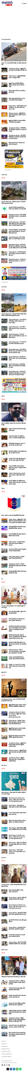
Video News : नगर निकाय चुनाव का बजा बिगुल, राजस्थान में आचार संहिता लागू (17, 253)
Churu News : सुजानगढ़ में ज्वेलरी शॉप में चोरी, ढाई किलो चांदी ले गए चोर (17, 913)
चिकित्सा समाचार (4, 949)
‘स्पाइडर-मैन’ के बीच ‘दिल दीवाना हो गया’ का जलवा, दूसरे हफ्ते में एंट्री (17, 459)
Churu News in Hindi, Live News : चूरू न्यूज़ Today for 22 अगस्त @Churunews (17, 906)
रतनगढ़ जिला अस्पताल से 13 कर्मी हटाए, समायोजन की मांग (17, 935)
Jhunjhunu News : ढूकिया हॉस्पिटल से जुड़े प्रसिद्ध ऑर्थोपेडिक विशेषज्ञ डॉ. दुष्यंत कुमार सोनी (17, 1019)
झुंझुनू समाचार (4, 672)
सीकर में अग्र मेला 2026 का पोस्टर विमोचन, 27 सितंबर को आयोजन (17, 821)
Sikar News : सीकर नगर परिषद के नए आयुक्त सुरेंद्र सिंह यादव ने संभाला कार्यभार (18, 844)
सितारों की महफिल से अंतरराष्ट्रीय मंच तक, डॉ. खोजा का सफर (17, 452)
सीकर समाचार (4, 765)
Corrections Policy (6, 1051)
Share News (4, 1046)
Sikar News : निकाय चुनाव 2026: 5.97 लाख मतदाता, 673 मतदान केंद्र (17, 851)
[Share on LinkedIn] (14, 1069)
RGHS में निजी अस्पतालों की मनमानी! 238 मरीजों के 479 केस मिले (17, 208)
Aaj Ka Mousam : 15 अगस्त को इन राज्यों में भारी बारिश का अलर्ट (17, 342)
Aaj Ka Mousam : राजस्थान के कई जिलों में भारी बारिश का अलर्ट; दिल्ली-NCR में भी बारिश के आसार (17, 373)
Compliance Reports (6, 1056)
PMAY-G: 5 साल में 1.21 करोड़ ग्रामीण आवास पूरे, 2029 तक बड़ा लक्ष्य (17, 666)
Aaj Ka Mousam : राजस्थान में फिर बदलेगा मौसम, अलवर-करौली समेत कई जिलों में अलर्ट (14, 314)
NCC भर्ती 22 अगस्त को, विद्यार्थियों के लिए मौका (12, 515)
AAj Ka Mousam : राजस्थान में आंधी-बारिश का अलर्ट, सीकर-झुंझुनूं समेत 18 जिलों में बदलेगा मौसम (17, 223)
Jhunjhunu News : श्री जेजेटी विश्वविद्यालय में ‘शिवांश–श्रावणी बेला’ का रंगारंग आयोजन (17, 137)
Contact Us (4, 1043)
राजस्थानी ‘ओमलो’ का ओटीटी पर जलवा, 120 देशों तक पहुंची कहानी (17, 437)
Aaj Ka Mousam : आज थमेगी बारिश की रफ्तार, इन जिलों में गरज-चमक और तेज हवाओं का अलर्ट (18, 351)
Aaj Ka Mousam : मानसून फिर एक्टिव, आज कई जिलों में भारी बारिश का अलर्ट (17, 365)
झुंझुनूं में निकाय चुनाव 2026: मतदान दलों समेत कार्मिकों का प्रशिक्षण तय (17, 705)
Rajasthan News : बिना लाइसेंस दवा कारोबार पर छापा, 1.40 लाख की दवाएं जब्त (17, 216)
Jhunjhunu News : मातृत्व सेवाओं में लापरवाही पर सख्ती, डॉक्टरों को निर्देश (17, 982)
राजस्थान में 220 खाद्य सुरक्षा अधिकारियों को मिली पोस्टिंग (17, 989)
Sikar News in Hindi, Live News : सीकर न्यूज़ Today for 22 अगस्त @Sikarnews (17, 799)
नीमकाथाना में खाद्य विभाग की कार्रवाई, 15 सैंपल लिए (13, 977)
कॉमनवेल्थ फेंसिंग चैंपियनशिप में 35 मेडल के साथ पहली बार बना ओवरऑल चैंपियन (17, 644)
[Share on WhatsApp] (20, 1069)
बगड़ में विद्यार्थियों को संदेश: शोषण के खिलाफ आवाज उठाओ (17, 534)
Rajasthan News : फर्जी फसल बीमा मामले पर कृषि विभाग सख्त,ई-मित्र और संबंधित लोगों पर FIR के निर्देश (18, 246)
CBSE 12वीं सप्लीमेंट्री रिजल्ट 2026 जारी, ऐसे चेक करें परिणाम (16, 658)
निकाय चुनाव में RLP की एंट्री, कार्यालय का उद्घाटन (17, 143)
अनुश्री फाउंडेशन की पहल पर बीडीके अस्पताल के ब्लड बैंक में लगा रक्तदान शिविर (17, 1012)
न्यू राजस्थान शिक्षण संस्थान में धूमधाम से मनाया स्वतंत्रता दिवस (17, 550)
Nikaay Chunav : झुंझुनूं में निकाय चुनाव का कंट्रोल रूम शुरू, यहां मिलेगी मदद (17, 752)
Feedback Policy (5, 1048)
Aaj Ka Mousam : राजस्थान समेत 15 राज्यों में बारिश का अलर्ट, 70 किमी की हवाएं (18, 335)
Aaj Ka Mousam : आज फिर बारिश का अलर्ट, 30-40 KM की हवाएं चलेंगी (17, 358)
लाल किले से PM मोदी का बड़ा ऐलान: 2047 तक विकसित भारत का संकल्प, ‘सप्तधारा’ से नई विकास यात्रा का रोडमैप (17, 628)
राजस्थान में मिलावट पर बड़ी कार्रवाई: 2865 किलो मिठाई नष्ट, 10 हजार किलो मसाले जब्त (17, 231)
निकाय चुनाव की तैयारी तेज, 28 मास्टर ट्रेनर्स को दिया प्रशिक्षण (17, 99)
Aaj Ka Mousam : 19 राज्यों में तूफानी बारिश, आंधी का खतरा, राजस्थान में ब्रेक (18, 321)
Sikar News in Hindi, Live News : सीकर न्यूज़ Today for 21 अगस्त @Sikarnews (17, 836)
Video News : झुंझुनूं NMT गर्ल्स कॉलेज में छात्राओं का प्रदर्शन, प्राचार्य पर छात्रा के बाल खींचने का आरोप (18, 521)
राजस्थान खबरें (4, 174)
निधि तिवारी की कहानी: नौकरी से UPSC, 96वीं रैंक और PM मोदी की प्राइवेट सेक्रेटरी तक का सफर (17, 636)
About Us (3, 1041)
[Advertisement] (14, 22)
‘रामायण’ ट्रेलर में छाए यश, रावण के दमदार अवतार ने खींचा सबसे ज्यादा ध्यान (17, 475)
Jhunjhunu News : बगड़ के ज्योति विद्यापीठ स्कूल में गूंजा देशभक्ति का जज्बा (17, 565)
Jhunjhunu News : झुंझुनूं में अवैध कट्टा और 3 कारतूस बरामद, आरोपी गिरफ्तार (17, 759)
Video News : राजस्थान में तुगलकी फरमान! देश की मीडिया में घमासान (17, 543)
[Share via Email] (17, 1069)
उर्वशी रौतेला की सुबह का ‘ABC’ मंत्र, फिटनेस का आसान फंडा (17, 444)
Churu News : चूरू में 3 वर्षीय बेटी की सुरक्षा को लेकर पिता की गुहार (17, 898)
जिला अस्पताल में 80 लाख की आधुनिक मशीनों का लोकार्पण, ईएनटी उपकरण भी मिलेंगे (17, 1034)
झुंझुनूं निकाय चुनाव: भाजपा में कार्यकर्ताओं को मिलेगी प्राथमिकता (17, 729)
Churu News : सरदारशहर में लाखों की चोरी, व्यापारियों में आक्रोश (17, 928)
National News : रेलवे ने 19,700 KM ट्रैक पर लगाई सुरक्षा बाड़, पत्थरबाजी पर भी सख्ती (17, 651)
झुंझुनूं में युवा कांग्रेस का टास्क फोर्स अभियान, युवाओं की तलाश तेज (17, 736)
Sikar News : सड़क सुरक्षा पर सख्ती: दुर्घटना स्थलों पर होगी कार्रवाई (17, 806)
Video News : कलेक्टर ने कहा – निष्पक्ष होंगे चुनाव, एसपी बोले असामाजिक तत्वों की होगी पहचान (17, 722)
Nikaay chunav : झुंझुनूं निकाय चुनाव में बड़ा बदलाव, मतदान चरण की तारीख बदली (17, 114)
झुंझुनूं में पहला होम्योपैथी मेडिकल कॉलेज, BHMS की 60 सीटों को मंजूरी (16, 84)
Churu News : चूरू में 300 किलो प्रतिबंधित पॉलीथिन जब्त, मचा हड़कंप (17, 943)
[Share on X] (8, 1069)
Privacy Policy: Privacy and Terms (9, 1062)
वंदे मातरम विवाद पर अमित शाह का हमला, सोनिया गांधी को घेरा (17, 619)
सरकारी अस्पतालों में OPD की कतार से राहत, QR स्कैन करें (17, 996)
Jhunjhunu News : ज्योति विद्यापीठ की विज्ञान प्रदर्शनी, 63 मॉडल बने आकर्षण (18, 129)
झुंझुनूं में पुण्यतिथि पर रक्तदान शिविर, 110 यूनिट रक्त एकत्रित (17, 121)
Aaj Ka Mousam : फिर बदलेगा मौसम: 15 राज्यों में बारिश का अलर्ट (17, 238)
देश (2, 578)
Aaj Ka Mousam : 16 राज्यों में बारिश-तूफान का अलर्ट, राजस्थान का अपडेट (17, 328)
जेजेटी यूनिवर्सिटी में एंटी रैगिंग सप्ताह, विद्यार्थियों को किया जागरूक (17, 527)
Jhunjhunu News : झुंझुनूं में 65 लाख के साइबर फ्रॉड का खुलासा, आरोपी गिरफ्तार (17, 744)
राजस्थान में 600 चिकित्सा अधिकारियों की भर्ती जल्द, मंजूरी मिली (17, 1004)
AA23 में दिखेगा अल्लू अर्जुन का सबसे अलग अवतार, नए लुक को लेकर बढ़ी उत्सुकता (17, 467)
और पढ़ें (3, 178)
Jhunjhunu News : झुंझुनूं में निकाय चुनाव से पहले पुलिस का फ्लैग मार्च (18, 69)
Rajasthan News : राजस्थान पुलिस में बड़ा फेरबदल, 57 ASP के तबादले (17, 260)
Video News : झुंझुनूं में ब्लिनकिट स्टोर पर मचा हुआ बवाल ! (17, 76)
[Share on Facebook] (11, 1069)
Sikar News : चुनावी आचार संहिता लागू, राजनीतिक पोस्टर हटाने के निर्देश (17, 828)
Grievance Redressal (6, 1054)
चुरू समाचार (3, 857)
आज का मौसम (3, 286)
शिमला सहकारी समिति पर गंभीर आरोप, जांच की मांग (16, 891)
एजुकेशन (3, 488)
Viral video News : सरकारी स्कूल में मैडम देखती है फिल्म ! (16, 557)
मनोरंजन (3, 396)
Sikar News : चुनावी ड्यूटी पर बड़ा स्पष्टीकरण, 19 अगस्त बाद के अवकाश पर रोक (17, 107)
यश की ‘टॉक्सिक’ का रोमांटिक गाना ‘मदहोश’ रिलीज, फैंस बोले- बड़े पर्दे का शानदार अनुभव (17, 482)
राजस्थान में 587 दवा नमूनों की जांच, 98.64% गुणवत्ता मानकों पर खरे (17, 1026)
